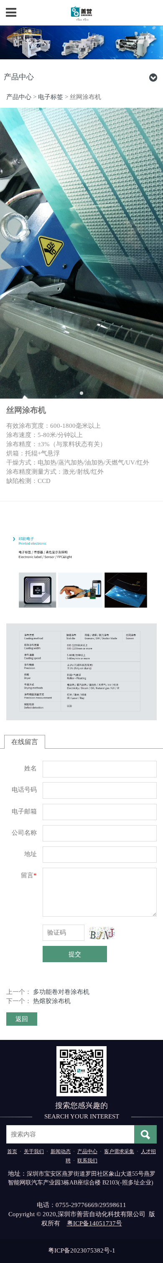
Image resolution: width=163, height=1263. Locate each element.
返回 (21, 1019)
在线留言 (24, 741)
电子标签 (50, 97)
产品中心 (18, 97)
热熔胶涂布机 (52, 1001)
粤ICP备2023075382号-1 (81, 1250)
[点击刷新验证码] (102, 933)
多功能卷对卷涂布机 (61, 992)
